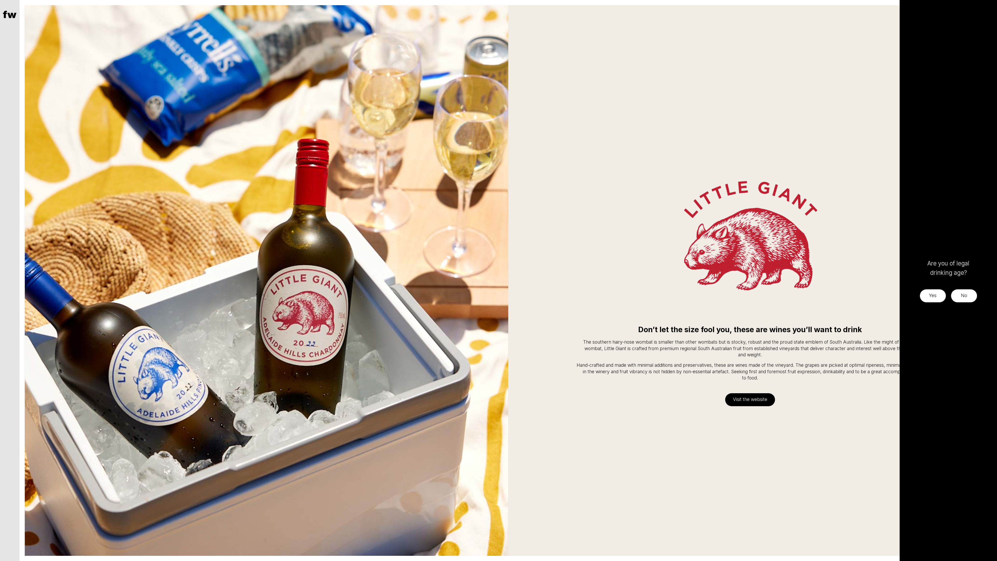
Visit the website (750, 399)
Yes (933, 295)
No (964, 295)
